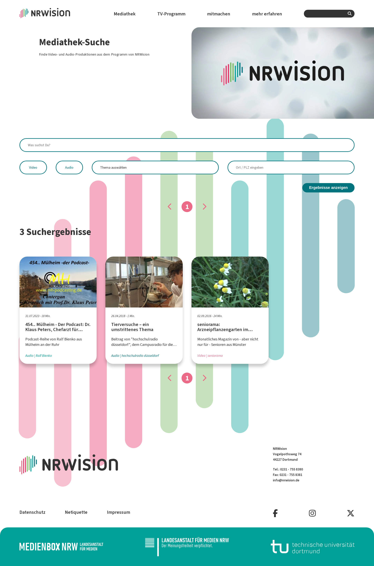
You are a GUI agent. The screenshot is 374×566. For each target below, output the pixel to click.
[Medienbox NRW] (61, 546)
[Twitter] (351, 513)
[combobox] (329, 14)
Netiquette (76, 512)
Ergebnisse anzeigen (328, 187)
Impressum (118, 512)
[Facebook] (275, 513)
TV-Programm (171, 14)
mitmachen (218, 14)
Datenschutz (32, 512)
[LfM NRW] (187, 546)
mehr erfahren (267, 14)
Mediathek (125, 14)
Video (33, 167)
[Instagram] (312, 513)
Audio (69, 167)
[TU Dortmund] (313, 546)
